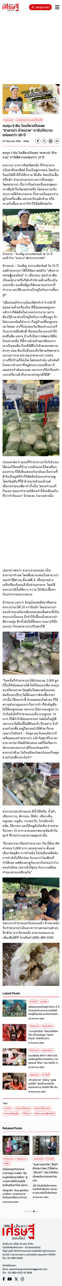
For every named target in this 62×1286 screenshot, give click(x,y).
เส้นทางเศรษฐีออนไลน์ (44, 1113)
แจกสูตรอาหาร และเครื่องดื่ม (29, 120)
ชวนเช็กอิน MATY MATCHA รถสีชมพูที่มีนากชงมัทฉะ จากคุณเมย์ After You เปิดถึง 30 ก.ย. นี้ (43, 1061)
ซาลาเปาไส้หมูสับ (11, 1113)
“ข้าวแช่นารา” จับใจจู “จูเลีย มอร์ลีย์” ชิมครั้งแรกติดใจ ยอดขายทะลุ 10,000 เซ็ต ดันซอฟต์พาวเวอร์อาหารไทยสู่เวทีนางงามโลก (43, 1087)
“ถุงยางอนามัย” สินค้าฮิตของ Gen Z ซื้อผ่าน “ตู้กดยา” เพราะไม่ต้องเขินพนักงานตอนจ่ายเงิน (45, 1172)
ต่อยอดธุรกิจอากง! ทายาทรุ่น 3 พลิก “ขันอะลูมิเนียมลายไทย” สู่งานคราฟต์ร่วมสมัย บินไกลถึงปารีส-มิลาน (15, 1177)
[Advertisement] (31, 48)
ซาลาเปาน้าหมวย (23, 1108)
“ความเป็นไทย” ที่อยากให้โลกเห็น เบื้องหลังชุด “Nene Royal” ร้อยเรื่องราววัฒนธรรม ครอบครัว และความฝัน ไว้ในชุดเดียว (43, 1038)
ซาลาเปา (7, 1108)
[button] (25, 1211)
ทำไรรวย (27, 1113)
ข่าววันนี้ (33, 1001)
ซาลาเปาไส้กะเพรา (42, 1108)
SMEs (6, 1163)
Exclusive (9, 1159)
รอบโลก (43, 1001)
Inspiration (47, 1026)
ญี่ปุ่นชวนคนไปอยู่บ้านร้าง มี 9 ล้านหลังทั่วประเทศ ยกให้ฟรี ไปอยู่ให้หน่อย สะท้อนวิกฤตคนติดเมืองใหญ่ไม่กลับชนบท (43, 1012)
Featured (8, 120)
